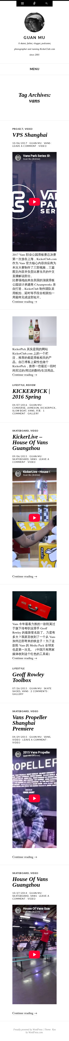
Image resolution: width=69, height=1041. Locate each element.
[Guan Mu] (34, 23)
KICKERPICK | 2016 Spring (31, 394)
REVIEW (31, 385)
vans (47, 143)
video (16, 740)
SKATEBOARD (20, 431)
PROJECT (17, 129)
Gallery (33, 414)
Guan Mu (34, 38)
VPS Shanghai (29, 135)
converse (19, 408)
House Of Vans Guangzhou (30, 882)
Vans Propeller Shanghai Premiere (29, 723)
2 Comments (39, 691)
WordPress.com (35, 1032)
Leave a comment (24, 146)
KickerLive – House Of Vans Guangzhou (30, 442)
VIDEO (29, 129)
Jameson (33, 408)
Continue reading (24, 301)
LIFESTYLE (18, 385)
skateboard (20, 459)
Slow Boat (19, 411)
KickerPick (48, 408)
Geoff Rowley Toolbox (28, 677)
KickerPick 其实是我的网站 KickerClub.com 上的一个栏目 (30, 353)
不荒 (38, 411)
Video (43, 146)
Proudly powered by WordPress (27, 1029)
